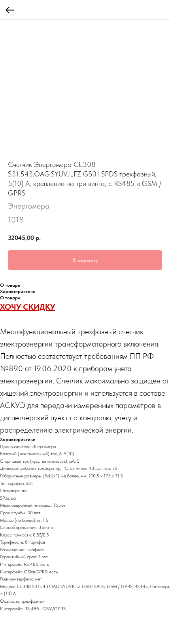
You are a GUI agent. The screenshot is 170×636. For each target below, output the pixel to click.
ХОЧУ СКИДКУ (27, 307)
